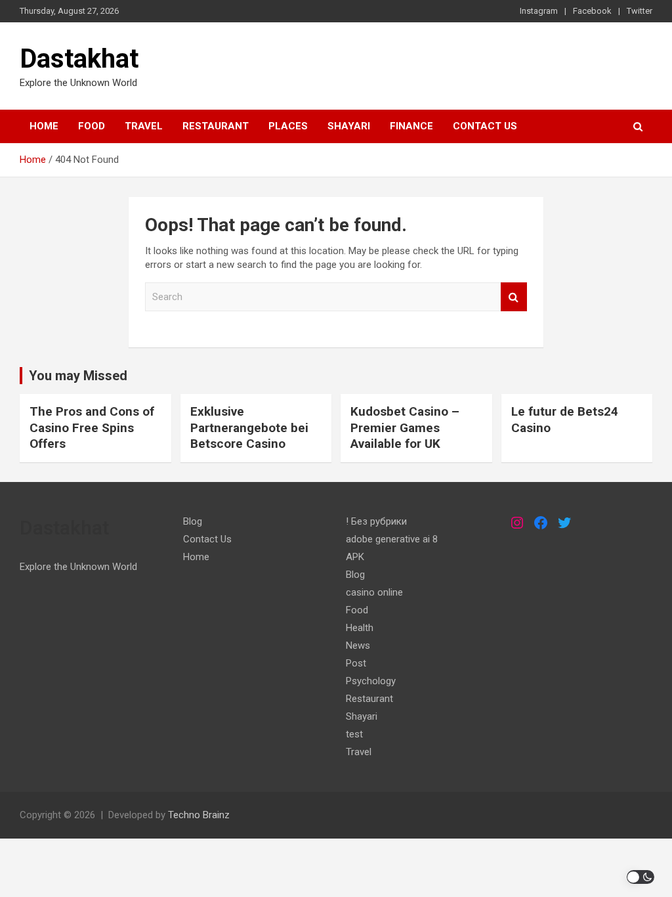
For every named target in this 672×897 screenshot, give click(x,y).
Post (356, 663)
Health (359, 628)
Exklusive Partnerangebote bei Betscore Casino (249, 427)
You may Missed (78, 375)
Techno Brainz (199, 815)
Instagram (539, 11)
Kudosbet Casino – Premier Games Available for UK (404, 427)
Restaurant (215, 126)
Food (91, 126)
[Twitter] (564, 523)
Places (288, 126)
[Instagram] (517, 523)
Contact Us (485, 126)
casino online (374, 592)
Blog (192, 521)
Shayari (348, 126)
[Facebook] (541, 523)
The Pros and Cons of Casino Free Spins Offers (92, 427)
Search (514, 297)
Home (44, 126)
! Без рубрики (376, 521)
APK (355, 557)
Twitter (639, 11)
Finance (411, 126)
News (358, 645)
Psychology (371, 681)
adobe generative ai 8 (392, 539)
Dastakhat (79, 58)
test (354, 734)
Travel (144, 126)
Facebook (592, 11)
